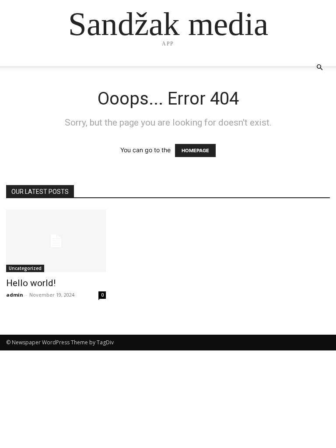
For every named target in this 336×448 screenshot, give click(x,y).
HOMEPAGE (195, 150)
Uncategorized (25, 268)
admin (14, 294)
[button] (319, 67)
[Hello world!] (56, 241)
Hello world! (31, 283)
